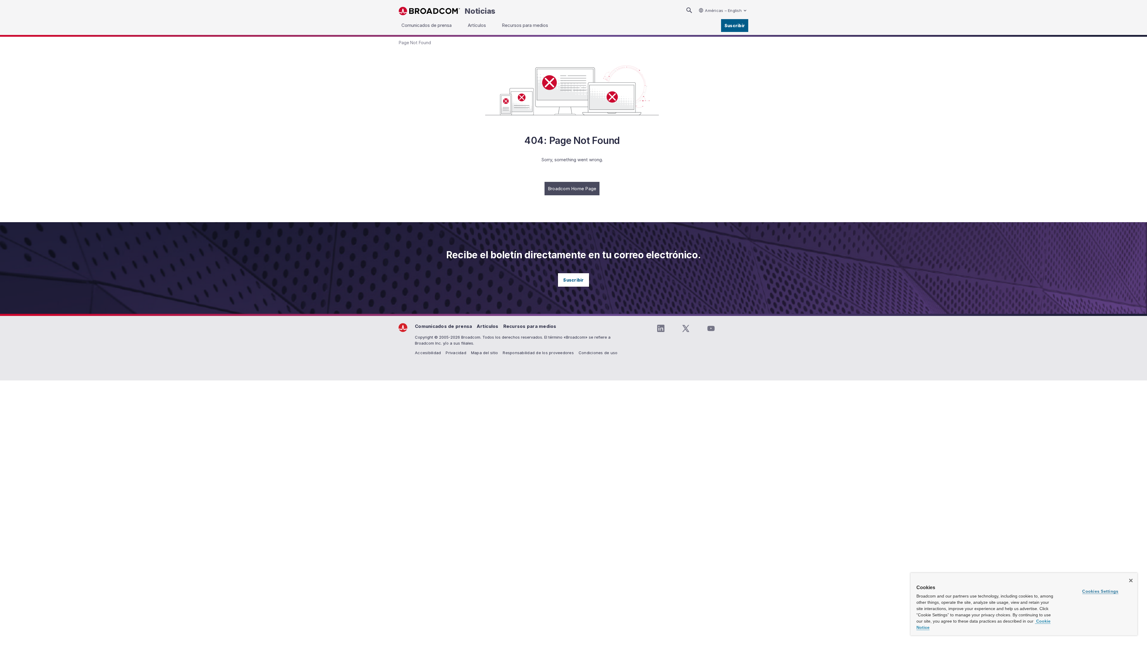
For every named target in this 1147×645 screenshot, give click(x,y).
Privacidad (456, 352)
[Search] (689, 10)
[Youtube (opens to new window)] (711, 328)
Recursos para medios (529, 326)
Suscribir (734, 25)
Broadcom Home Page (572, 188)
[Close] (1131, 580)
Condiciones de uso (598, 352)
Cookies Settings (1100, 591)
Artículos (487, 326)
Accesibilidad (428, 352)
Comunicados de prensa (443, 326)
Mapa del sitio (484, 352)
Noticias (480, 11)
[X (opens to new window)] (685, 328)
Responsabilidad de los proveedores (538, 352)
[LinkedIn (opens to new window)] (660, 328)
